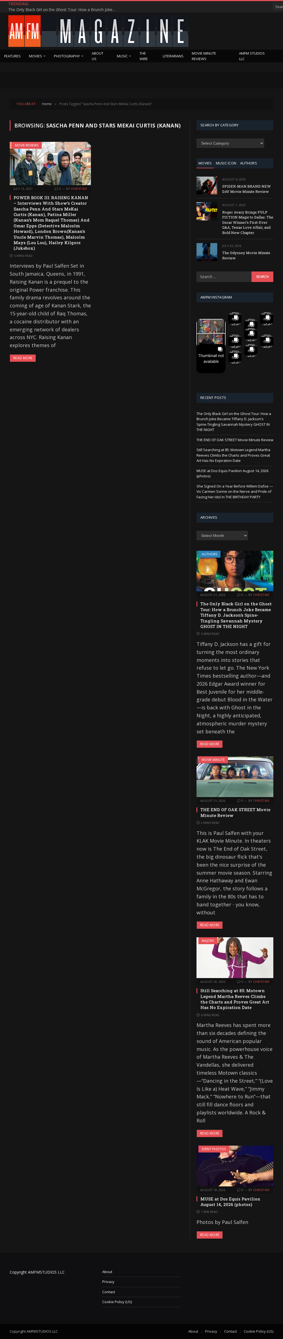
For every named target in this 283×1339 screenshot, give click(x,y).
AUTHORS (248, 163)
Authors (209, 554)
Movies (35, 56)
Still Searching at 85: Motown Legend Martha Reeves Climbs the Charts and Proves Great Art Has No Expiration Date (233, 455)
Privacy (108, 1281)
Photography (67, 56)
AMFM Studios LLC (252, 56)
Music (122, 56)
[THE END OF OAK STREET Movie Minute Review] (234, 776)
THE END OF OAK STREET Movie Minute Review (81, 6)
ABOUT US (97, 56)
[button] (211, 333)
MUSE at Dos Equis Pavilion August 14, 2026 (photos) (230, 1201)
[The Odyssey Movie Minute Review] (206, 252)
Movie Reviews (26, 145)
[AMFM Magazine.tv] (98, 31)
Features (12, 56)
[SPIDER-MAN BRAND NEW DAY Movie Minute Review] (206, 186)
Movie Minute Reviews (204, 56)
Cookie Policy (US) (117, 1301)
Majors (208, 940)
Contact (108, 1291)
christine (79, 189)
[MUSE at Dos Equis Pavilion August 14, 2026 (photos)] (234, 1166)
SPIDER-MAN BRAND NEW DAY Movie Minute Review (246, 189)
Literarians (173, 56)
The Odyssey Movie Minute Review (246, 255)
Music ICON (226, 163)
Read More (22, 358)
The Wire (144, 56)
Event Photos (214, 1149)
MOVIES (205, 163)
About (107, 1271)
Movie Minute (213, 759)
